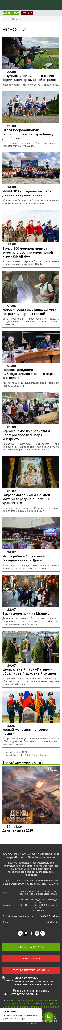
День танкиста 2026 (17, 830)
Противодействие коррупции (31, 970)
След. (35, 755)
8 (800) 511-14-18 (50, 916)
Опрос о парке (31, 958)
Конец (43, 755)
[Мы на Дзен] (31, 933)
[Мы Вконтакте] (20, 933)
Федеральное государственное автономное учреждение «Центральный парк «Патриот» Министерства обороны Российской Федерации (31, 1003)
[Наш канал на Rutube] (37, 933)
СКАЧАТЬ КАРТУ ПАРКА (31, 947)
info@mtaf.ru (53, 922)
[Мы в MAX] (26, 933)
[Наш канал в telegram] (42, 933)
